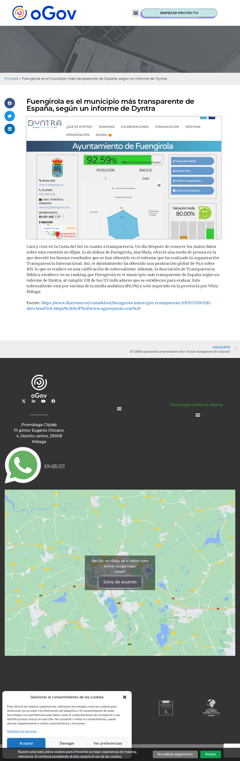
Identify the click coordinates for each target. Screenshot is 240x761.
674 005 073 (55, 466)
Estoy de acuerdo (120, 582)
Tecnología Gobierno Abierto (196, 404)
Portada (11, 79)
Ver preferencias (108, 743)
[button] (124, 697)
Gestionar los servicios (22, 731)
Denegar (67, 743)
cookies (120, 571)
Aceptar (26, 743)
